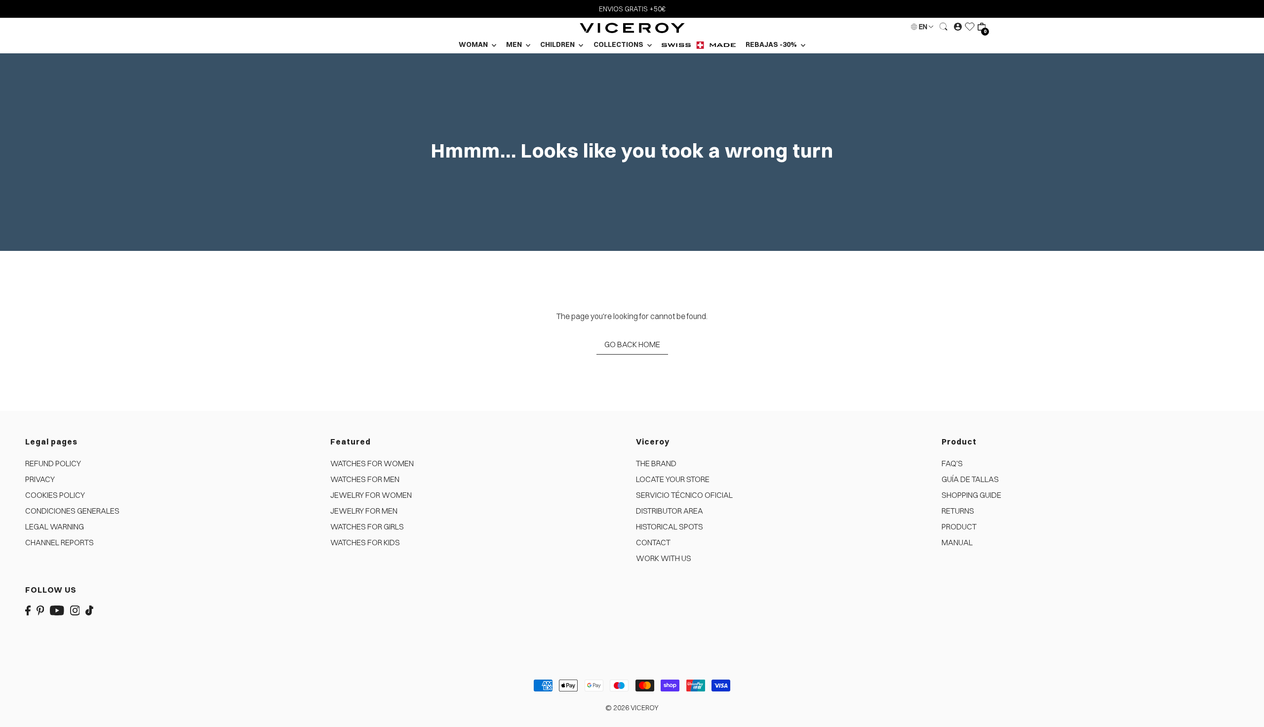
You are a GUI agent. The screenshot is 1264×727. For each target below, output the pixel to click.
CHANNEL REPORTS (59, 542)
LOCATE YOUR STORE (673, 479)
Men (514, 44)
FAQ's (952, 463)
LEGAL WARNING (54, 526)
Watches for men (364, 479)
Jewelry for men (363, 511)
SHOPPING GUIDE (971, 495)
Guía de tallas (970, 479)
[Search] (943, 27)
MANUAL (957, 542)
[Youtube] (57, 609)
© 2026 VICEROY (632, 707)
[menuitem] (699, 44)
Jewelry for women (371, 495)
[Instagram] (75, 609)
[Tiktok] (89, 609)
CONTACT (653, 542)
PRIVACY (40, 479)
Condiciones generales (72, 511)
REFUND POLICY (53, 463)
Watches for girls (367, 526)
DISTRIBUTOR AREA (669, 511)
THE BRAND (656, 463)
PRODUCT (959, 526)
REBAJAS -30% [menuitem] (772, 44)
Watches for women (372, 463)
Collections (619, 44)
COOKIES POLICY (55, 495)
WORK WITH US (663, 558)
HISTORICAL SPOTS (669, 526)
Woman (474, 44)
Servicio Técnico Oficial (684, 495)
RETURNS (958, 511)
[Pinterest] (40, 609)
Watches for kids (365, 542)
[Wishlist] (969, 26)
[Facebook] (28, 609)
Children (558, 44)
